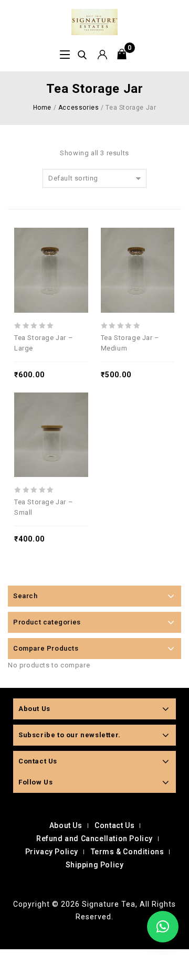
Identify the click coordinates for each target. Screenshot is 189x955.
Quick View (43, 243)
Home (42, 107)
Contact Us (114, 825)
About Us (65, 825)
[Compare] (26, 243)
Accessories (78, 107)
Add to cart (75, 243)
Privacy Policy (51, 851)
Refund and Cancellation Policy (94, 838)
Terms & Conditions (127, 851)
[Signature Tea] (94, 21)
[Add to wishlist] (59, 243)
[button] (162, 926)
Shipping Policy (95, 865)
